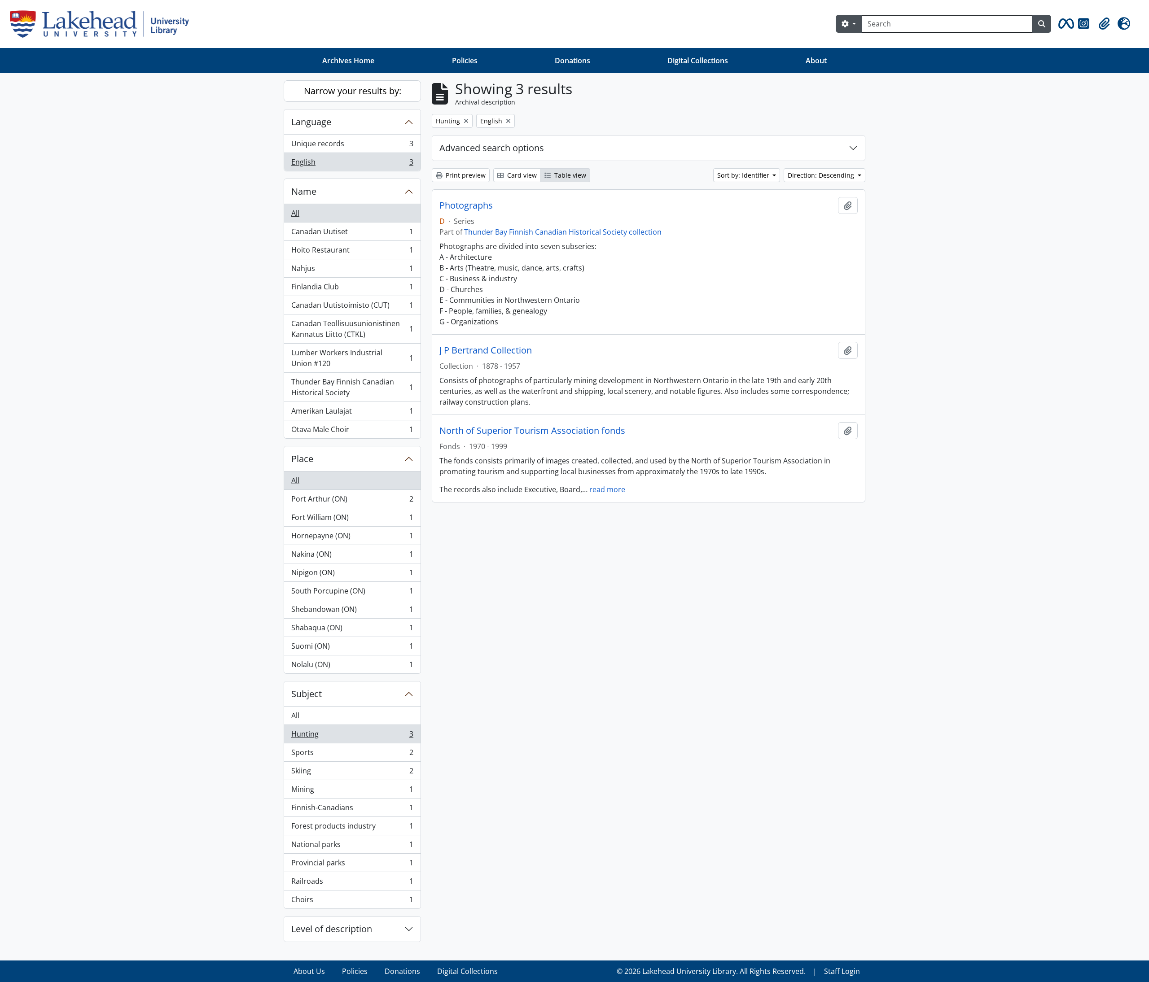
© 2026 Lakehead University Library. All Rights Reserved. (711, 971)
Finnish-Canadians (352, 810)
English (352, 164)
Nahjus (352, 270)
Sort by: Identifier (744, 175)
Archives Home (348, 60)
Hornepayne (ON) (352, 538)
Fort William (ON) (352, 519)
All (295, 213)
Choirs (352, 901)
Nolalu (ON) (352, 666)
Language (311, 122)
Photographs (466, 205)
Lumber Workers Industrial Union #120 (352, 358)
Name (303, 191)
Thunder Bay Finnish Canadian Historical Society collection (563, 232)
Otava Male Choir (352, 431)
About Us (309, 971)
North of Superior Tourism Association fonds (532, 430)
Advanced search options (491, 148)
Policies (465, 60)
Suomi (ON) (352, 648)
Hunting (352, 736)
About (816, 60)
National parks (352, 846)
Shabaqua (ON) (352, 630)
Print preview (465, 175)
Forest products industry (352, 828)
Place (302, 459)
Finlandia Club (352, 289)
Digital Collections (697, 60)
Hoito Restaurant (352, 252)
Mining (352, 791)
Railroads (352, 883)
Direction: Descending (822, 175)
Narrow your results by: (352, 91)
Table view (569, 175)
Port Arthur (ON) (352, 501)
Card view (521, 175)
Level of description (331, 929)
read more (607, 489)
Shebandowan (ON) (352, 611)
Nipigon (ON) (352, 574)
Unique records (352, 146)
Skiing (352, 773)
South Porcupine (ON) (352, 593)
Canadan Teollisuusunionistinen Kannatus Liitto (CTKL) (352, 329)
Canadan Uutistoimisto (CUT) (352, 307)
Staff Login (842, 971)
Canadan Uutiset (352, 234)
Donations (572, 60)
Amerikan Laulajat (352, 413)
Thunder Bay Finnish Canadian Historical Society (352, 387)
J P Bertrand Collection (485, 350)
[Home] (103, 24)
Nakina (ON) (352, 556)
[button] (1064, 24)
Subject (306, 694)
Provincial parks (352, 865)
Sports (352, 754)
